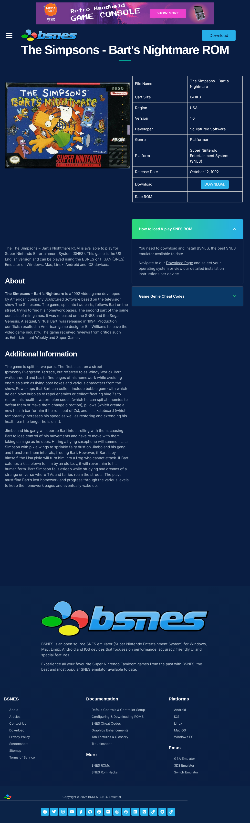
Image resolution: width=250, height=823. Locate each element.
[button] (9, 35)
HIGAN (105, 259)
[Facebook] (45, 812)
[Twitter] (54, 812)
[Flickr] (108, 812)
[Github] (90, 812)
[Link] (153, 812)
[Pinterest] (99, 812)
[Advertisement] (67, 204)
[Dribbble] (117, 812)
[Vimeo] (144, 812)
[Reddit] (162, 812)
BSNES (88, 259)
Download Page (179, 262)
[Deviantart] (81, 812)
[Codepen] (126, 812)
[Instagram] (63, 812)
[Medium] (135, 812)
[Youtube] (72, 812)
